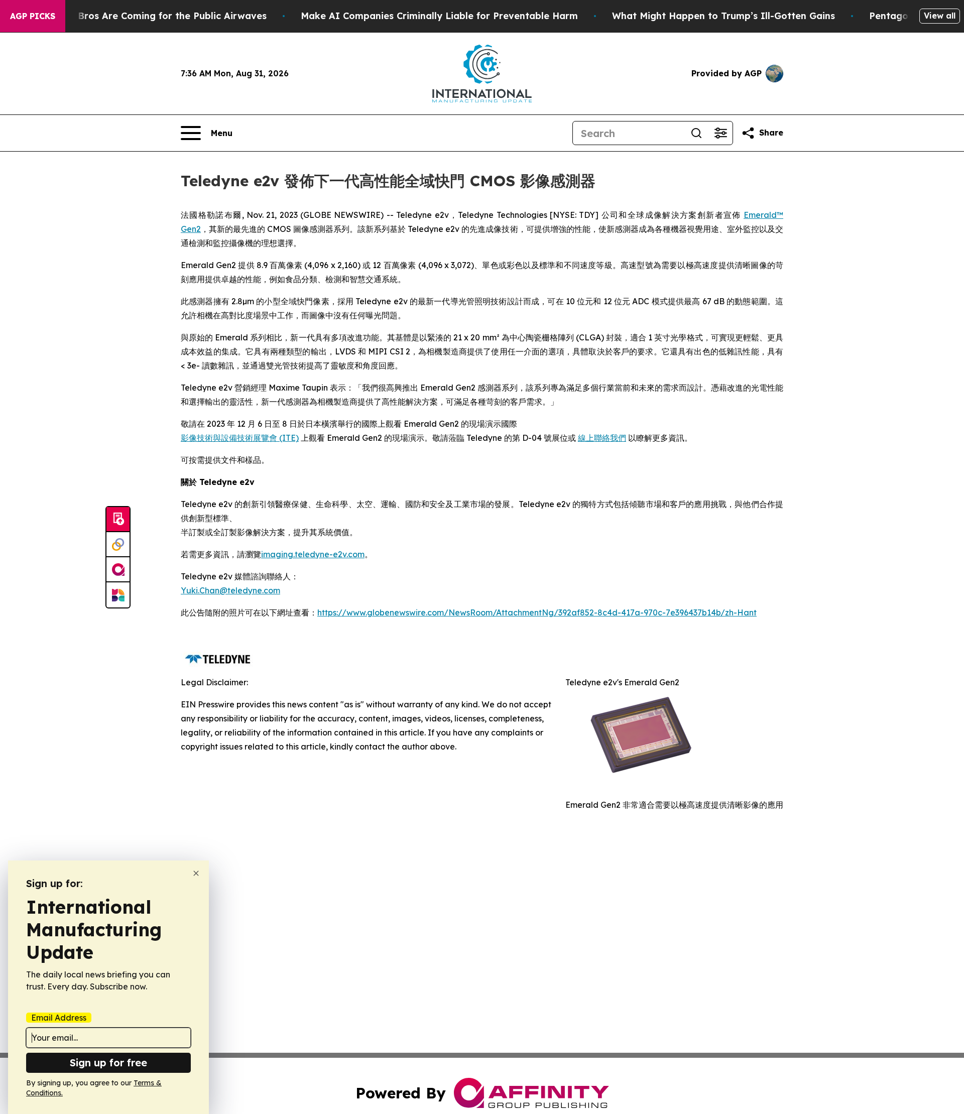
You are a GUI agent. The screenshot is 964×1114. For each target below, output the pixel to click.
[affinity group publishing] (118, 569)
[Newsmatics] (118, 594)
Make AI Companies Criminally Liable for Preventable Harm (439, 16)
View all (939, 16)
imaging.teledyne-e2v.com (313, 554)
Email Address (58, 1018)
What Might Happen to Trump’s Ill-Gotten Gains (723, 16)
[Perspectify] (118, 544)
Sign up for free (108, 1062)
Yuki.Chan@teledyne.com (230, 590)
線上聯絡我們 (602, 438)
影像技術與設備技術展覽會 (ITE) (240, 438)
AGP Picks (32, 16)
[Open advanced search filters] (720, 133)
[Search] (696, 133)
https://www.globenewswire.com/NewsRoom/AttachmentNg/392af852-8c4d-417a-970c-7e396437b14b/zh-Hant (537, 612)
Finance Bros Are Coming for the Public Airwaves (153, 16)
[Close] (196, 873)
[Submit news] (118, 519)
